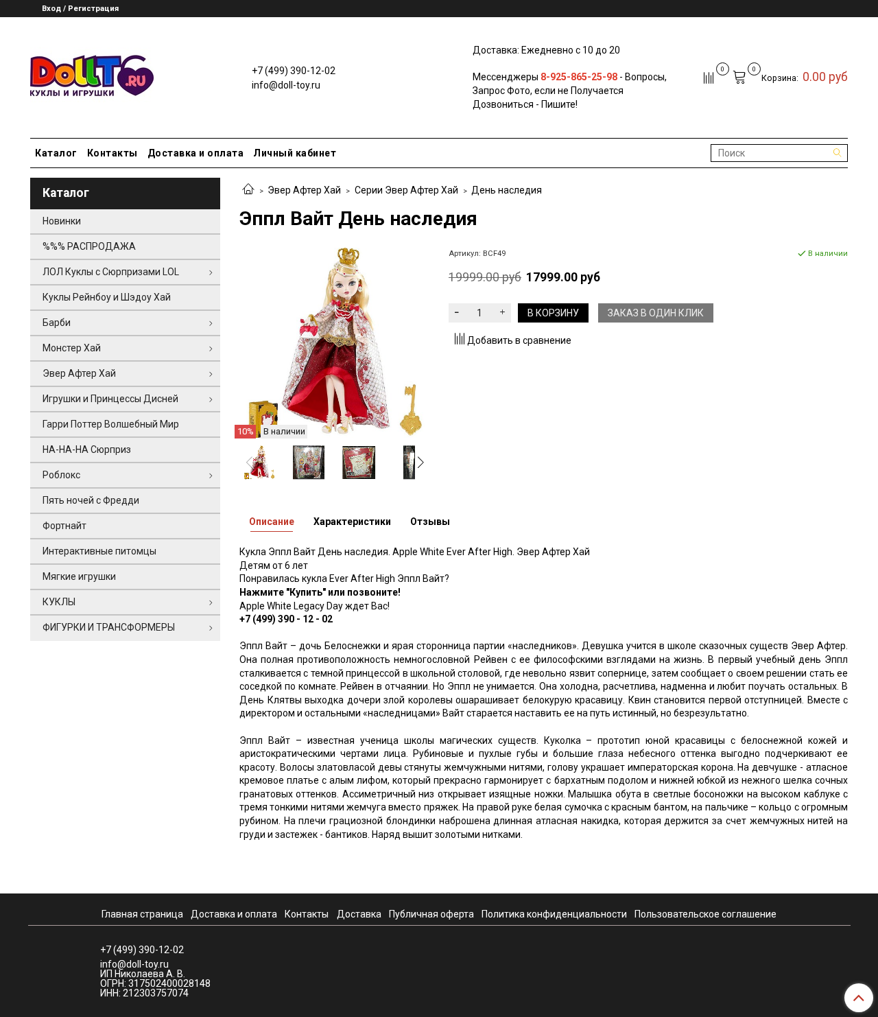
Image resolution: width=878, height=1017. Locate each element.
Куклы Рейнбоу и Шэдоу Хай (107, 297)
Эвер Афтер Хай (304, 190)
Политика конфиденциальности (554, 914)
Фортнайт (64, 525)
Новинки (62, 220)
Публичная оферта (431, 914)
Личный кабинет (294, 153)
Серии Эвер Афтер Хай (406, 190)
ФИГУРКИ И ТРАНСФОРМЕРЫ (109, 627)
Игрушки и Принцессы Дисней (110, 398)
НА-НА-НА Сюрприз (87, 449)
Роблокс (61, 474)
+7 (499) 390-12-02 (293, 70)
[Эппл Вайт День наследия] (334, 341)
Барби (57, 322)
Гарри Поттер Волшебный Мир (111, 424)
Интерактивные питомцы (99, 551)
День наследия (506, 190)
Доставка (359, 914)
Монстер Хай (72, 347)
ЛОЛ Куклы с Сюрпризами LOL (111, 271)
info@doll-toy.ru (286, 85)
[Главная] (248, 190)
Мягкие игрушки (79, 576)
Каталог (56, 153)
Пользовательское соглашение (705, 914)
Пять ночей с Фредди (91, 500)
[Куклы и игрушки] (92, 74)
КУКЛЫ (59, 601)
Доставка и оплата (195, 153)
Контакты (112, 153)
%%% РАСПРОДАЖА (89, 246)
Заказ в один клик (656, 312)
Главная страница (142, 914)
